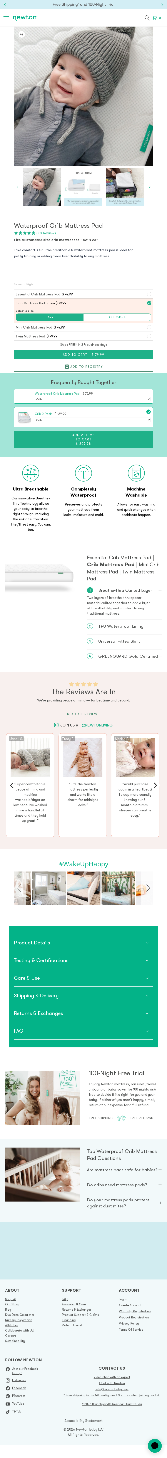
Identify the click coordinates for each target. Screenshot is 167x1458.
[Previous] (12, 785)
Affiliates (11, 1325)
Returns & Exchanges (77, 1309)
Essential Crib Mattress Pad (120, 557)
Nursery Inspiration (18, 1320)
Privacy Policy (129, 1323)
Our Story (12, 1304)
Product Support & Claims (80, 1315)
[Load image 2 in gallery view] (83, 187)
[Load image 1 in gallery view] (42, 187)
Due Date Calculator (19, 1315)
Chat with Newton (112, 1383)
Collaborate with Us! (19, 1330)
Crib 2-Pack (43, 414)
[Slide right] (149, 187)
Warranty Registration (135, 1311)
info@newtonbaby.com (112, 1389)
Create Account (130, 1305)
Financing (69, 1320)
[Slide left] (17, 187)
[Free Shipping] (83, 4)
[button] (147, 17)
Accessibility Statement (84, 1420)
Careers (11, 1336)
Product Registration (134, 1317)
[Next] (155, 785)
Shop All (10, 1299)
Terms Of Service (131, 1330)
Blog (8, 1309)
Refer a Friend (72, 1325)
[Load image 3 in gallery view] (125, 187)
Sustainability (15, 1341)
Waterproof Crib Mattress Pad (57, 394)
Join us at (86, 725)
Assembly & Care (74, 1304)
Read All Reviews (83, 714)
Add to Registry (86, 367)
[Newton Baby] (25, 18)
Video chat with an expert (112, 1377)
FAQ (65, 1299)
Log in (123, 1299)
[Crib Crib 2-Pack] (93, 419)
